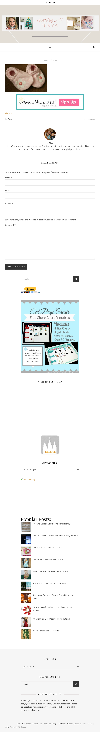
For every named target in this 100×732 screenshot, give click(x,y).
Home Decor (37, 724)
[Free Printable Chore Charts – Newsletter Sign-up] (50, 336)
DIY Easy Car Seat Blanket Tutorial (48, 559)
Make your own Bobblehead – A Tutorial (50, 571)
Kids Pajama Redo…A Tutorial (46, 630)
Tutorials (62, 724)
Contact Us (21, 724)
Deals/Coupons (86, 724)
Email (8, 190)
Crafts (28, 724)
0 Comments (89, 119)
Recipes (55, 724)
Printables (47, 724)
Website (9, 203)
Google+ (9, 113)
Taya (10, 119)
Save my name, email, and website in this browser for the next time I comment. (40, 219)
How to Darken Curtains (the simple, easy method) (55, 535)
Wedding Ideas (73, 724)
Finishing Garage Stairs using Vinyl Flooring (51, 523)
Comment (10, 225)
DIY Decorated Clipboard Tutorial (48, 547)
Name (8, 177)
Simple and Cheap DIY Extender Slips (49, 583)
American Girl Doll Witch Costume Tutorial (51, 618)
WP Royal (21, 727)
